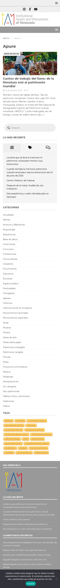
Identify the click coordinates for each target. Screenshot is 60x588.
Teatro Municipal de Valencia (32, 550)
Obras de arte (10, 337)
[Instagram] (24, 9)
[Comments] (48, 147)
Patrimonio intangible (14, 347)
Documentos (9, 268)
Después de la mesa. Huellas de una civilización (25, 524)
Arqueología (9, 229)
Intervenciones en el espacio (17, 308)
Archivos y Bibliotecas (14, 224)
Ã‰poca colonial (41, 452)
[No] (56, 578)
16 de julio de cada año (14, 429)
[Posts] (12, 147)
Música (6, 332)
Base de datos (10, 239)
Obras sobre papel (12, 342)
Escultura (7, 278)
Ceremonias (9, 244)
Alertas (6, 219)
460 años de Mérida (12, 439)
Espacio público (11, 283)
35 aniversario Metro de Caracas (17, 434)
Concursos (8, 249)
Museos (7, 327)
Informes (7, 303)
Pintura (6, 357)
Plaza (5, 362)
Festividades (9, 288)
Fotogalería (8, 293)
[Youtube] (35, 9)
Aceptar (31, 583)
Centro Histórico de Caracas (21, 180)
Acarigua (23, 448)
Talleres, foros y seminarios (16, 396)
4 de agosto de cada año (14, 425)
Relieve (6, 372)
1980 (26, 439)
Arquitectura (9, 234)
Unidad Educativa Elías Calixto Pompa (32, 555)
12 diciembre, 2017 (14, 90)
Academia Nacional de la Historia (37, 443)
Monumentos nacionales (15, 313)
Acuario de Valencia (24, 452)
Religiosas (8, 376)
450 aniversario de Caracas (41, 434)
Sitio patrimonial (11, 391)
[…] (42, 114)
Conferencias (9, 254)
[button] (56, 3)
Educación (8, 273)
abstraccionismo (37, 439)
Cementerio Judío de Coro (33, 559)
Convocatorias (10, 259)
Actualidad (8, 215)
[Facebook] (30, 9)
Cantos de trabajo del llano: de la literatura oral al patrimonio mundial (28, 82)
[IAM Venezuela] (25, 25)
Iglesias (6, 298)
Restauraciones (10, 381)
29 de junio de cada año (35, 429)
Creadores (8, 264)
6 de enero (31, 425)
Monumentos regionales (15, 317)
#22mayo (9, 420)
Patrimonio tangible (13, 352)
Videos (6, 406)
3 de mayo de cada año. (37, 420)
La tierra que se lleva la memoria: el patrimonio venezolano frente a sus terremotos (25, 161)
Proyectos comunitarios (15, 367)
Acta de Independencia (39, 448)
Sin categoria (9, 386)
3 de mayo (20, 420)
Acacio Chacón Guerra (13, 443)
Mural (5, 322)
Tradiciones (8, 401)
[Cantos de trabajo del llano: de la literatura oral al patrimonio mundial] (30, 63)
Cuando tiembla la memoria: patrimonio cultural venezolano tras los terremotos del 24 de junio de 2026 (30, 172)
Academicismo (10, 448)
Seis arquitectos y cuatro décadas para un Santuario (27, 529)
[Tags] (30, 147)
